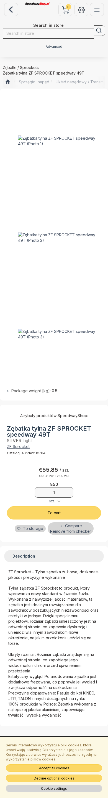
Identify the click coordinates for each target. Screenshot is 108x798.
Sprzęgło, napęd (34, 81)
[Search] (99, 30)
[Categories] (97, 9)
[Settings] (81, 9)
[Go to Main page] (7, 82)
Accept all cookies (54, 768)
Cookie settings (54, 788)
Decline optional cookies (54, 778)
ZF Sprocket (18, 446)
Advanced (54, 47)
